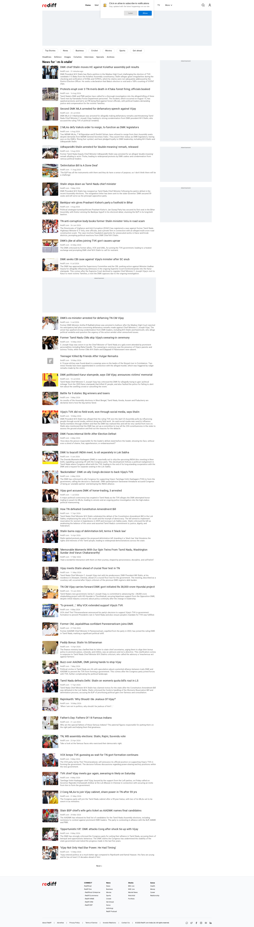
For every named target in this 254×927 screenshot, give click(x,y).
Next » (99, 866)
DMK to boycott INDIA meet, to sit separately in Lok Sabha (94, 452)
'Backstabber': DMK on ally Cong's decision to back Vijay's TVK (96, 472)
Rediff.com (145, 923)
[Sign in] (210, 5)
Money (152, 889)
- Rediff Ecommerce (91, 896)
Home (88, 5)
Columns (78, 57)
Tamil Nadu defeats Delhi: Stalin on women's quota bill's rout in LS (99, 680)
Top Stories (50, 50)
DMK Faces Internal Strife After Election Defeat (88, 433)
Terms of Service (91, 923)
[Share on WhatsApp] (187, 923)
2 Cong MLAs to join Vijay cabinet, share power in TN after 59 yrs (98, 792)
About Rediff (46, 923)
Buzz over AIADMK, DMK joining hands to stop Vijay (90, 662)
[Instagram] (201, 923)
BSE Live (131, 886)
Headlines (46, 57)
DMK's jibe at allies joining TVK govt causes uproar (90, 240)
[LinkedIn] (211, 923)
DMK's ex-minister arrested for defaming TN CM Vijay (92, 318)
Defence (58, 57)
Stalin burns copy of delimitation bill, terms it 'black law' (93, 531)
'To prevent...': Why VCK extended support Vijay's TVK (91, 605)
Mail (97, 5)
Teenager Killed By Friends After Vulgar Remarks (89, 356)
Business (80, 50)
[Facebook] (196, 923)
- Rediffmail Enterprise (92, 892)
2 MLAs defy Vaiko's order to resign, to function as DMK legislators (99, 127)
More (167, 5)
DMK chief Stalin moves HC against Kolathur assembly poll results (99, 67)
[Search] (203, 5)
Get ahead (137, 50)
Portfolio (131, 899)
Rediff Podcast (111, 911)
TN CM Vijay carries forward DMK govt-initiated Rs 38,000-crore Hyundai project (107, 586)
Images (67, 57)
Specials (100, 57)
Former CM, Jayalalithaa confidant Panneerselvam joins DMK (96, 623)
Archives (111, 57)
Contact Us (126, 923)
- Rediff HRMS (89, 899)
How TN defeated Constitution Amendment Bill (88, 509)
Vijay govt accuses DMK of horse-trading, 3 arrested (91, 490)
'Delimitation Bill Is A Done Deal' (79, 165)
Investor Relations (109, 923)
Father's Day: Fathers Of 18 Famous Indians (86, 717)
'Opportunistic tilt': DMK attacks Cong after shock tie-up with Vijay (99, 829)
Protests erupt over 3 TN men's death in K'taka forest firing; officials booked (105, 89)
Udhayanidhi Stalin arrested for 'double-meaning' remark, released (99, 146)
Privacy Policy (74, 923)
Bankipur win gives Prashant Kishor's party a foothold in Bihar (96, 202)
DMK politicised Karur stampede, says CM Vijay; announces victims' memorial (106, 374)
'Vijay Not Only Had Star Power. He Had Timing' (88, 847)
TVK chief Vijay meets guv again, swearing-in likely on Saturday (97, 773)
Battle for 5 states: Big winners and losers (85, 393)
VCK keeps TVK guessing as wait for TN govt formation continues (99, 754)
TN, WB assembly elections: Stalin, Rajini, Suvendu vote (93, 736)
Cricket (94, 50)
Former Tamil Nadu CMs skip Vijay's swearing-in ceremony (95, 337)
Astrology (109, 908)
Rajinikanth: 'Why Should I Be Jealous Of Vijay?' (88, 699)
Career (152, 892)
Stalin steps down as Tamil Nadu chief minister (88, 184)
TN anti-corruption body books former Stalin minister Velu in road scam (102, 221)
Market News (133, 892)
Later (130, 13)
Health (152, 886)
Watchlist (131, 896)
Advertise (60, 923)
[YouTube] (206, 923)
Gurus (108, 905)
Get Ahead (110, 902)
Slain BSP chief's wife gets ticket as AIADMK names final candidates (100, 810)
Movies (108, 50)
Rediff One (88, 889)
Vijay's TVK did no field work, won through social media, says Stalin (99, 411)
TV (158, 5)
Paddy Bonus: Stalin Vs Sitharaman (81, 642)
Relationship (154, 896)
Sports (122, 50)
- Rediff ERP (88, 905)
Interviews (89, 57)
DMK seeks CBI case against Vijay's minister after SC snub (95, 259)
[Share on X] (191, 923)
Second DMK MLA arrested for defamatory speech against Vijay (98, 108)
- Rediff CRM (88, 902)
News (65, 50)
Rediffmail (88, 886)
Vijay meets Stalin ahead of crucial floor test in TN (90, 568)
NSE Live (131, 889)
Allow (145, 13)
